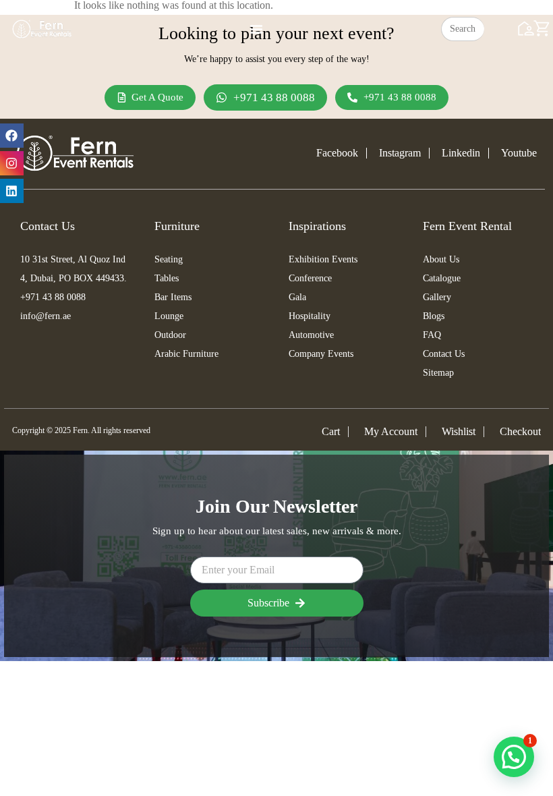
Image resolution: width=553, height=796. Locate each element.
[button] (514, 757)
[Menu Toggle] (256, 29)
